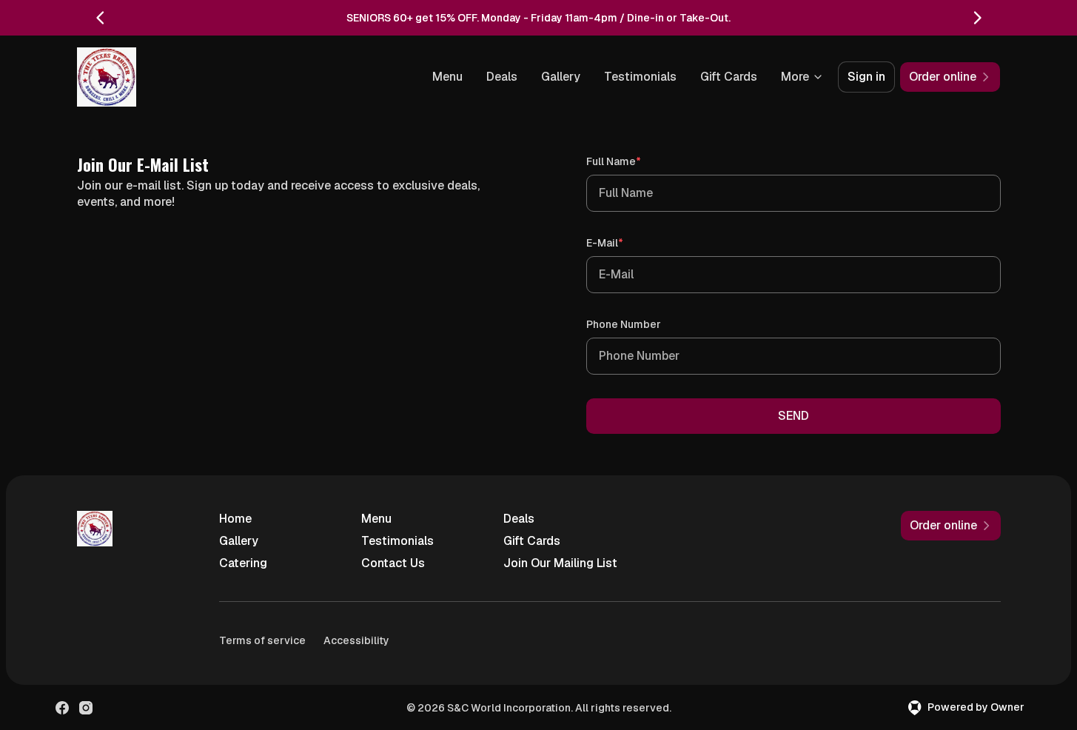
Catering (243, 563)
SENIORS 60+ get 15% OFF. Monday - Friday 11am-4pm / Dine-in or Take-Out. (538, 17)
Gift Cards (728, 76)
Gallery (560, 76)
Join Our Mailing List (560, 563)
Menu (447, 76)
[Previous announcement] (101, 18)
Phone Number (623, 324)
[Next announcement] (977, 18)
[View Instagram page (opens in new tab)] (86, 708)
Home (235, 518)
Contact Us (393, 563)
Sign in (866, 76)
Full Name (634, 161)
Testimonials (640, 76)
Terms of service (262, 640)
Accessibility (356, 640)
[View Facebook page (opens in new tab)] (62, 708)
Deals (501, 76)
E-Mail (625, 242)
